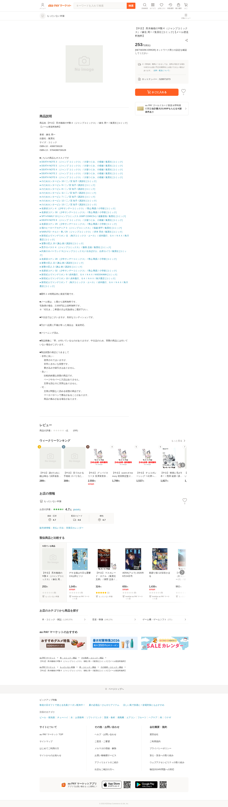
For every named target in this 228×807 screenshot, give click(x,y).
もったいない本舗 (67, 667)
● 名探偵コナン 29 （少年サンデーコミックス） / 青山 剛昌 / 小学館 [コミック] (78, 224)
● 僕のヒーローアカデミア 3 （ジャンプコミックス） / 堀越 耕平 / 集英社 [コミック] (81, 228)
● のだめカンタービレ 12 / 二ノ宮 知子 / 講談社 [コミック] (68, 200)
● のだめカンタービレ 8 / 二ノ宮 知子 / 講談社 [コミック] (67, 189)
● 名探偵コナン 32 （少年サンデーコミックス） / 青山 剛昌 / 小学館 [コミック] (78, 270)
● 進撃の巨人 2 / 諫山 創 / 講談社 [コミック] (61, 266)
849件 (77, 509)
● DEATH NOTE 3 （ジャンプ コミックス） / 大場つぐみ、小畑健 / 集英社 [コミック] (81, 161)
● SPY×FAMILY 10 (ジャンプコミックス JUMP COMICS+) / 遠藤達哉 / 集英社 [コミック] (83, 216)
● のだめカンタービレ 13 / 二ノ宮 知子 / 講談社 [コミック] (68, 204)
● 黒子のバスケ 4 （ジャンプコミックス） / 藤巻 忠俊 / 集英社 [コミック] (75, 247)
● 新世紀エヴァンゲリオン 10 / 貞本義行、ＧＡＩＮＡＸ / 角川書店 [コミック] (77, 278)
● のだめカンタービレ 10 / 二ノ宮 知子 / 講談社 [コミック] (68, 181)
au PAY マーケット (47, 658)
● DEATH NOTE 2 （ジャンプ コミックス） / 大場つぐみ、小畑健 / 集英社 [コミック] (81, 173)
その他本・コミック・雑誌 (92, 658)
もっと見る (176, 441)
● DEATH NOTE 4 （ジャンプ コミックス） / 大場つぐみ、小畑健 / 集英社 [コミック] (81, 169)
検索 (131, 5)
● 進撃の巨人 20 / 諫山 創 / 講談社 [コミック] (61, 243)
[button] (186, 40)
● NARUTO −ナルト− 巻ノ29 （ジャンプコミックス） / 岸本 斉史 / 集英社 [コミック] (81, 231)
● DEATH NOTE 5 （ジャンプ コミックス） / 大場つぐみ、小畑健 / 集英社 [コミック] (81, 165)
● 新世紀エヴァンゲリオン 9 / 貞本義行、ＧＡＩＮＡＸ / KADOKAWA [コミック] (78, 274)
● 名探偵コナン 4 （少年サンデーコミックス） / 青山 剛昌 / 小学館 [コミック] (77, 208)
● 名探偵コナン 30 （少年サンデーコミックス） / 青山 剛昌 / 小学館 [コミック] (78, 212)
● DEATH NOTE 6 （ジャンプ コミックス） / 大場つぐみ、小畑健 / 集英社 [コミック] (81, 177)
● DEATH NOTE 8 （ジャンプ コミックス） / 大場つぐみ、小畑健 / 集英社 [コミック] (81, 220)
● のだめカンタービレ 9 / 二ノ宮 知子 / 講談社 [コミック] (67, 185)
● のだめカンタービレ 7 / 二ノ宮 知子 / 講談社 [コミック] (67, 196)
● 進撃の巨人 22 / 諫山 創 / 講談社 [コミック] (61, 263)
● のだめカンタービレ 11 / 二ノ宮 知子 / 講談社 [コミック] (68, 193)
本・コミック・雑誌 (68, 658)
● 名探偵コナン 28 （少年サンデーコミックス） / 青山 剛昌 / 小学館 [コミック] (78, 259)
